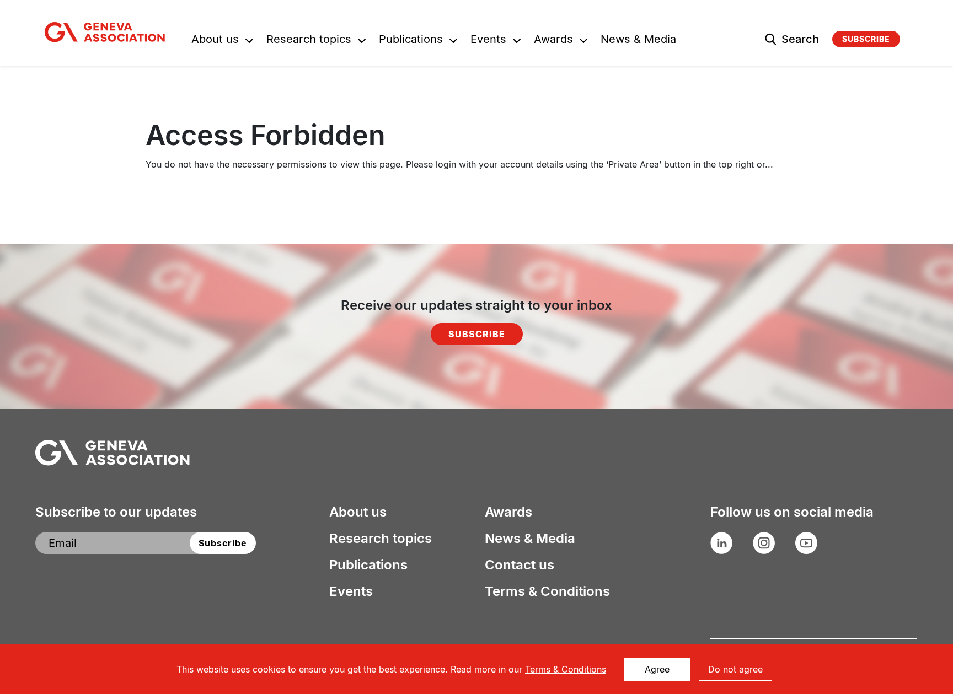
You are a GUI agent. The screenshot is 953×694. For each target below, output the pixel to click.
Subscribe (866, 39)
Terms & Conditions (547, 591)
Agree (657, 669)
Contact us (519, 565)
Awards (553, 40)
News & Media (638, 40)
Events (488, 40)
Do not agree (735, 669)
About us (215, 40)
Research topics (308, 40)
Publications (411, 40)
